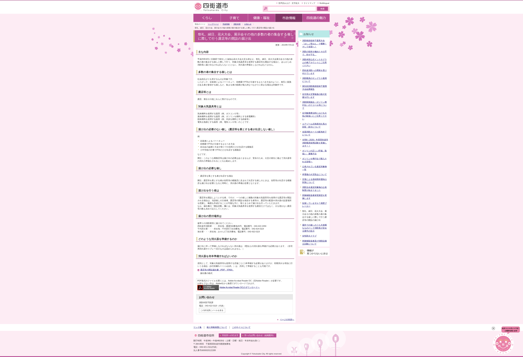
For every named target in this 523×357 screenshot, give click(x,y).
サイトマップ (309, 3)
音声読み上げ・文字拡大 (288, 3)
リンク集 (197, 327)
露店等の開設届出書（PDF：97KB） (217, 270)
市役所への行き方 (230, 335)
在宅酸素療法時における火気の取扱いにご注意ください (314, 116)
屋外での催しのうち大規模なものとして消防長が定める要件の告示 (314, 228)
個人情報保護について (217, 327)
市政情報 (226, 24)
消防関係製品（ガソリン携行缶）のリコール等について (314, 105)
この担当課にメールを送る (211, 310)
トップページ (213, 24)
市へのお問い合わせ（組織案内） (259, 335)
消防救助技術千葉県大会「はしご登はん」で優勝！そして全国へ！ (314, 44)
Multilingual (324, 3)
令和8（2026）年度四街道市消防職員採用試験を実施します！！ (315, 143)
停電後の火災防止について (314, 174)
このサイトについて (241, 327)
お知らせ (247, 24)
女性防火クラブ (309, 236)
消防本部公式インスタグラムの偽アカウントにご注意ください (314, 62)
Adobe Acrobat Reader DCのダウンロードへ (240, 287)
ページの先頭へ (287, 319)
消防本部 (237, 24)
